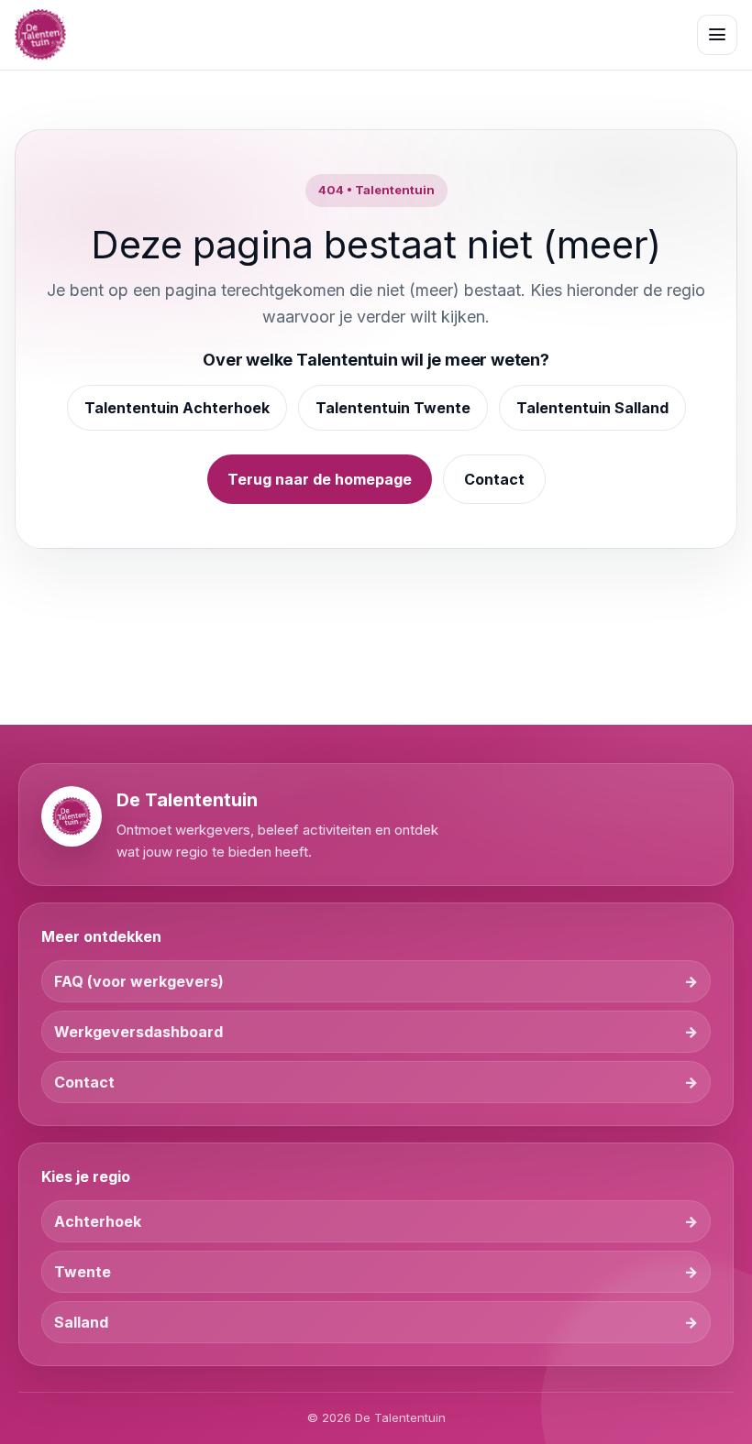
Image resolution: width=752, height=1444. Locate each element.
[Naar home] (40, 34)
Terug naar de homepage (319, 479)
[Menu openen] (717, 35)
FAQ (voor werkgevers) (139, 981)
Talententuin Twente (392, 408)
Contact (494, 479)
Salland (81, 1322)
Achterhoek (97, 1221)
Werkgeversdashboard (138, 1032)
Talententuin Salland (592, 408)
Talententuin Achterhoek (177, 408)
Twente (82, 1272)
